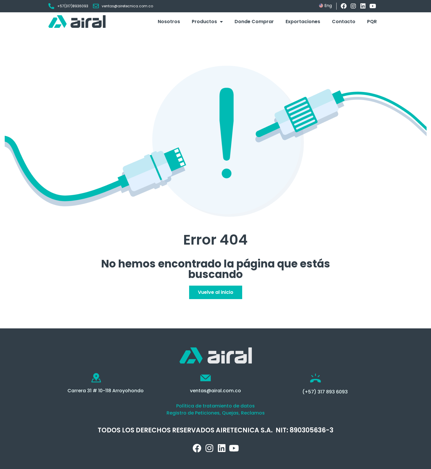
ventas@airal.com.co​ (215, 390)
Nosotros (169, 21)
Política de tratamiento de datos (215, 406)
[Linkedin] (363, 6)
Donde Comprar (254, 21)
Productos (204, 21)
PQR (372, 21)
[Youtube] (373, 6)
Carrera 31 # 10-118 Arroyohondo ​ (106, 390)
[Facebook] (344, 6)
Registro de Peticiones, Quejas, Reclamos (216, 413)
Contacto (343, 21)
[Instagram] (353, 6)
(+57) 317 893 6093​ (325, 391)
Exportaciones (303, 21)
